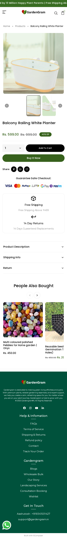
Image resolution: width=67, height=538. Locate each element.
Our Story (33, 479)
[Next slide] (60, 106)
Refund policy (33, 440)
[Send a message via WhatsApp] (7, 525)
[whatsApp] (20, 169)
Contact (34, 445)
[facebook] (14, 169)
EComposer (38, 535)
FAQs (33, 423)
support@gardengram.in (33, 519)
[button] (33, 105)
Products (20, 26)
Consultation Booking (33, 490)
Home (6, 26)
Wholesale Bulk (33, 474)
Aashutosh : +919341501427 (33, 513)
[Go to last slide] (7, 106)
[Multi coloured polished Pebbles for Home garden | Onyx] (23, 319)
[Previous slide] (30, 295)
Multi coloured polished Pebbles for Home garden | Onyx (20, 345)
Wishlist (33, 496)
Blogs (33, 468)
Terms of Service (33, 429)
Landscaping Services (33, 485)
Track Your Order (33, 451)
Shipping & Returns (33, 434)
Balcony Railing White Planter (47, 26)
